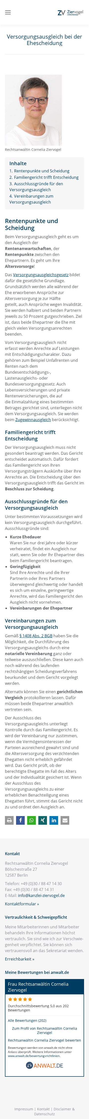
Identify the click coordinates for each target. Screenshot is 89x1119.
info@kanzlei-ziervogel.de (41, 895)
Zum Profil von (44, 1030)
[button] (9, 820)
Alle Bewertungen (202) (27, 1020)
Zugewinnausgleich (33, 419)
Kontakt (43, 1109)
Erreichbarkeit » (19, 959)
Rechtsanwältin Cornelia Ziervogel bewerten (44, 1040)
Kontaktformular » (22, 904)
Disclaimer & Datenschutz (54, 1111)
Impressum (23, 1109)
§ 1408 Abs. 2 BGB (36, 636)
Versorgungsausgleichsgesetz (40, 274)
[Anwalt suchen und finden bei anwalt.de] (44, 1067)
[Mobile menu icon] (8, 12)
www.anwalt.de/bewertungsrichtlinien (34, 1056)
